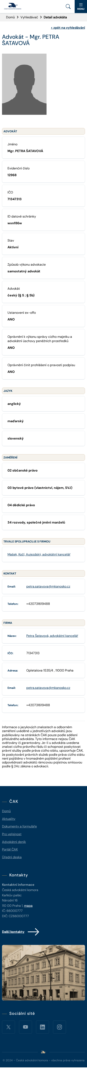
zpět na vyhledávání (68, 27)
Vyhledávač (29, 17)
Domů (10, 17)
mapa (28, 906)
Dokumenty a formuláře (19, 826)
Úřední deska (12, 857)
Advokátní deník (14, 842)
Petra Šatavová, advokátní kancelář (52, 636)
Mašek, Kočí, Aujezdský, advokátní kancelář (38, 554)
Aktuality (8, 819)
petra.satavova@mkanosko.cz (48, 586)
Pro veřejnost (11, 834)
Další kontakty (13, 932)
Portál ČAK (10, 849)
